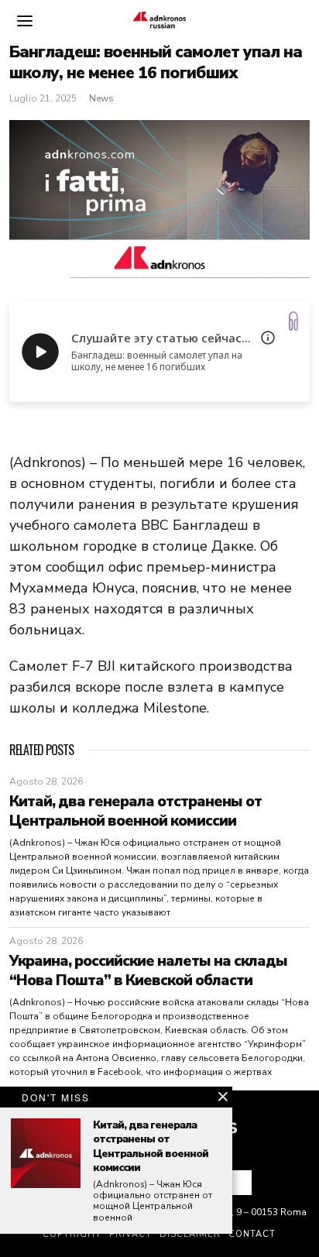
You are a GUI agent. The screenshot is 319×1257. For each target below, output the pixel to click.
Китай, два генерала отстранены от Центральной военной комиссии (135, 811)
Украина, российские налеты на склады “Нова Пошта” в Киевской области (148, 971)
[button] (233, 1182)
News (101, 98)
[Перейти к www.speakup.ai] (293, 321)
